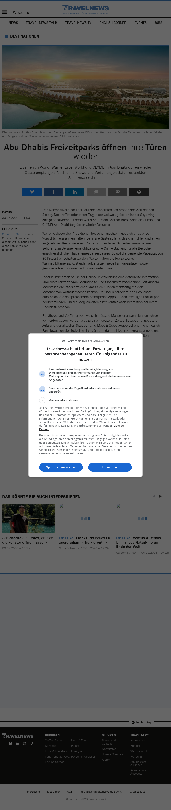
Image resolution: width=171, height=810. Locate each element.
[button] (85, 400)
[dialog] (85, 405)
